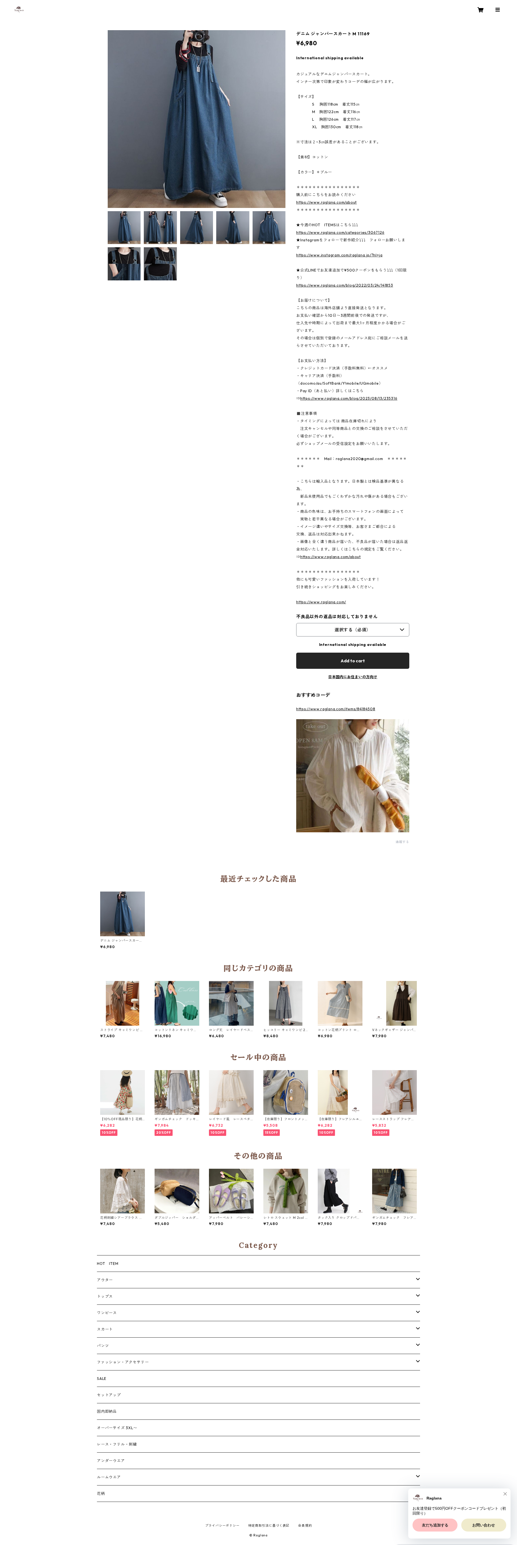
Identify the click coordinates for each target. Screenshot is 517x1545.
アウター (105, 1280)
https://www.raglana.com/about (326, 202)
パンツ (103, 1345)
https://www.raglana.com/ (321, 602)
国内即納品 (107, 1411)
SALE (101, 1378)
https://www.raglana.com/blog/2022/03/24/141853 (344, 285)
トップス (105, 1296)
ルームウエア (109, 1477)
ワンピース (107, 1312)
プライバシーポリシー (222, 1525)
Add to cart (353, 660)
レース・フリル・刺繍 (117, 1444)
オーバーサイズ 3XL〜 (117, 1427)
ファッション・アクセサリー (123, 1362)
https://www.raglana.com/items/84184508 (335, 709)
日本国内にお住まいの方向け (352, 676)
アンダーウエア (111, 1460)
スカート (105, 1329)
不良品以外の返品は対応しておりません (337, 616)
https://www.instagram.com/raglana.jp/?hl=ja (339, 255)
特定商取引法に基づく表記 (269, 1525)
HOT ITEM (107, 1263)
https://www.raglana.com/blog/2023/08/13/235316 (348, 398)
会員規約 (305, 1525)
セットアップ (109, 1395)
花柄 (101, 1493)
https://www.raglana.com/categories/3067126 (340, 232)
